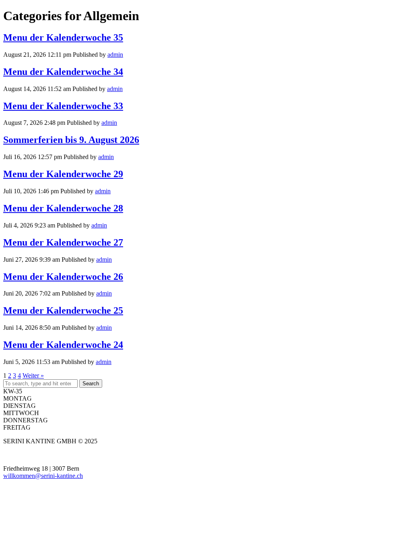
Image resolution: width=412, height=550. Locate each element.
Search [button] (90, 383)
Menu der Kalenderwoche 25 (63, 310)
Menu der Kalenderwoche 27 (63, 242)
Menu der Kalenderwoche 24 (63, 344)
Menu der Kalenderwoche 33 (63, 106)
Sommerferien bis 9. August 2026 (71, 139)
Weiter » (33, 375)
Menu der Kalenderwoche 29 (63, 174)
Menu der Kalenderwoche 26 (63, 276)
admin (115, 54)
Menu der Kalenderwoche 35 (63, 37)
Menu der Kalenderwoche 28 (63, 208)
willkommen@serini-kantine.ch (43, 475)
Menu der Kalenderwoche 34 (63, 71)
